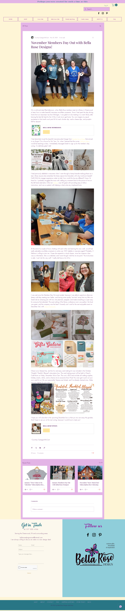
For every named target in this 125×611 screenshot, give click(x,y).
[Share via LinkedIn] (40, 448)
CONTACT (50, 602)
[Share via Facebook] (32, 448)
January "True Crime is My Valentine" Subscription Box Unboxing (34, 484)
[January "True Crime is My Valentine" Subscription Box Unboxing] (35, 473)
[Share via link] (44, 448)
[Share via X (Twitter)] (36, 448)
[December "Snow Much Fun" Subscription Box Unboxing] (90, 473)
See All (100, 462)
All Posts (25, 26)
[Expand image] (41, 159)
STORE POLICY (81, 602)
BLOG (89, 602)
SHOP (35, 602)
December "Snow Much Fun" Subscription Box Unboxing (89, 484)
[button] (115, 5)
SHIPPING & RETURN (68, 602)
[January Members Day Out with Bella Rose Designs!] (62, 473)
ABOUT (42, 602)
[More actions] (93, 38)
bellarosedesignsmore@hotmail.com (31, 537)
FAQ (57, 602)
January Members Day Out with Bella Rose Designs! (61, 484)
